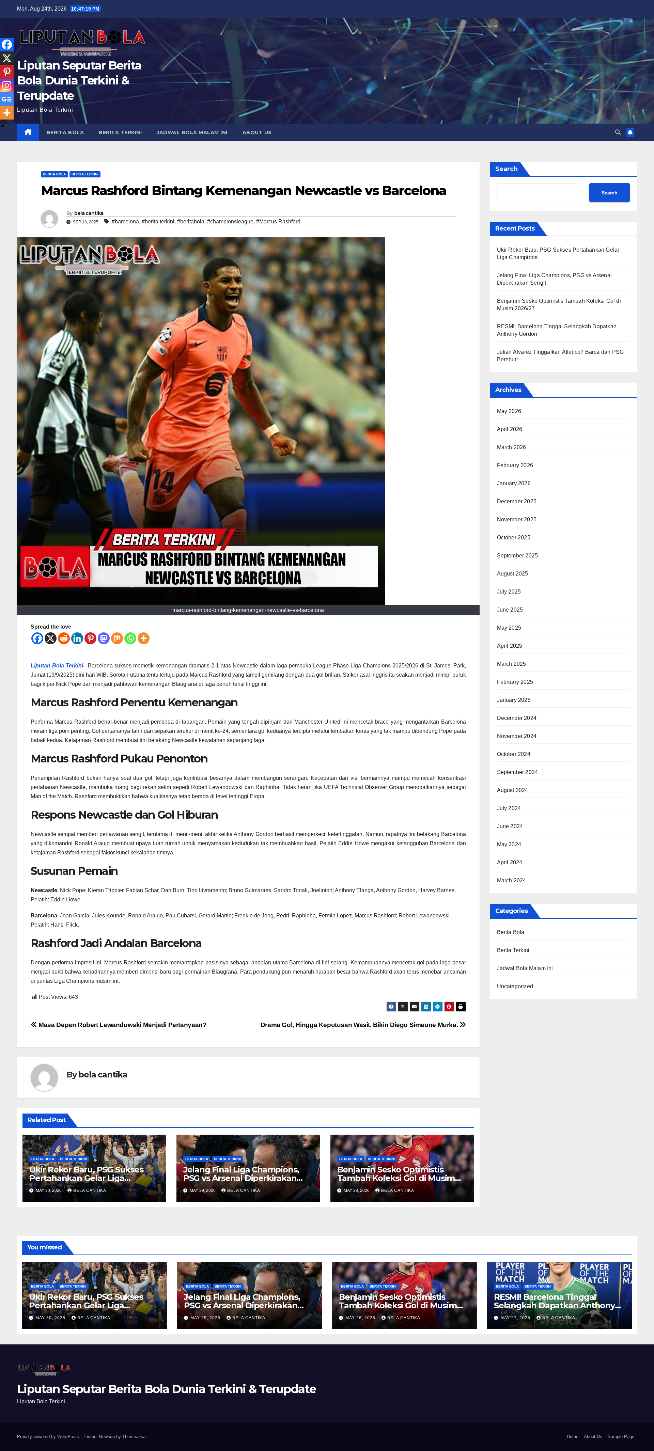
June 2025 (510, 610)
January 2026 (514, 483)
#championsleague (230, 221)
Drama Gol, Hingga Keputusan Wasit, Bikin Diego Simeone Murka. (360, 1024)
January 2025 (514, 700)
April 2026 (510, 429)
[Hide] (2, 126)
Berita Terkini (120, 132)
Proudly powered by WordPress (48, 1436)
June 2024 (510, 826)
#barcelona (125, 221)
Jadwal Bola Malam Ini (192, 132)
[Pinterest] (90, 638)
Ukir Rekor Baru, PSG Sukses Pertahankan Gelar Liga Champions (86, 1178)
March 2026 (511, 447)
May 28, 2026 (361, 1317)
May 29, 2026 (206, 1317)
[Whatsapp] (130, 638)
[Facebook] (37, 638)
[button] (618, 132)
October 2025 (513, 537)
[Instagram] (7, 85)
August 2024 (512, 790)
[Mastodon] (104, 638)
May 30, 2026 (51, 1317)
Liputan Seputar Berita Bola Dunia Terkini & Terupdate (79, 80)
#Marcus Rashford (278, 221)
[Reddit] (64, 638)
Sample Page (621, 1436)
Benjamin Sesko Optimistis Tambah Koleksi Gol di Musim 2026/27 (396, 1178)
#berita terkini (158, 221)
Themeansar (134, 1436)
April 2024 (510, 862)
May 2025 (509, 628)
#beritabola (190, 221)
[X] (51, 638)
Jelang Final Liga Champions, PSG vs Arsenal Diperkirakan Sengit (241, 1178)
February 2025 (515, 682)
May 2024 (509, 844)
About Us (257, 132)
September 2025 (517, 555)
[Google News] (7, 99)
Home (572, 1436)
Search (506, 169)
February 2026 (515, 465)
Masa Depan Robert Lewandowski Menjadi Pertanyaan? (121, 1024)
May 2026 (509, 411)
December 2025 (517, 501)
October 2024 (513, 754)
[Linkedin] (77, 638)
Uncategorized (515, 986)
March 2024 (511, 880)
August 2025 (512, 574)
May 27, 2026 (516, 1317)
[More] (144, 638)
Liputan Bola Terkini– (58, 665)
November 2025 (517, 519)
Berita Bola (65, 132)
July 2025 (509, 592)
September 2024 (517, 772)
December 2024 (517, 718)
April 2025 (510, 646)
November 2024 (517, 736)
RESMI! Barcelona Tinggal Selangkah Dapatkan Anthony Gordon (554, 1305)
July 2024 (509, 808)
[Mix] (117, 638)
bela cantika (89, 213)
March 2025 (511, 664)
